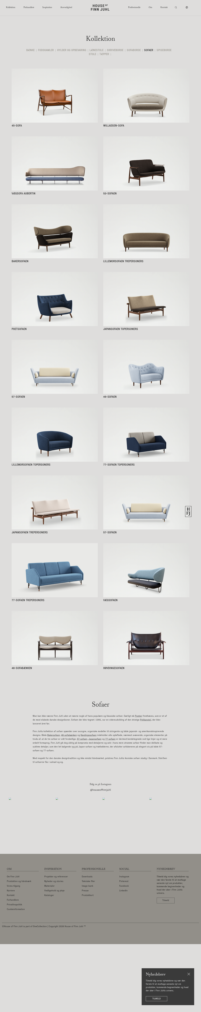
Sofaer (148, 50)
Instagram (124, 877)
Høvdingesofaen (89, 735)
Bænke (30, 50)
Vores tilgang (13, 886)
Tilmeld (156, 999)
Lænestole (97, 50)
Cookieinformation (16, 909)
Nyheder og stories (53, 881)
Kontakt (10, 895)
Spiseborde (164, 50)
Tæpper (104, 54)
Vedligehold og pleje (54, 891)
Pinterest (123, 881)
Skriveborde (115, 50)
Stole (92, 54)
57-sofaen (82, 739)
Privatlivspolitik (14, 905)
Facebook (124, 886)
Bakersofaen (53, 735)
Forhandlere (13, 900)
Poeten (138, 716)
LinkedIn (123, 891)
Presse (85, 891)
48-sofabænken (69, 735)
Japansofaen (94, 739)
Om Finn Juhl (13, 877)
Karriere (11, 891)
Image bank (87, 886)
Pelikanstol (145, 720)
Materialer (49, 886)
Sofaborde (134, 50)
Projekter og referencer (56, 877)
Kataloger (49, 895)
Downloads (87, 877)
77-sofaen (110, 739)
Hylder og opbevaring (71, 50)
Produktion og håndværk (19, 881)
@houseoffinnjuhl (100, 790)
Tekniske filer (88, 881)
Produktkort (88, 895)
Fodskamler (46, 50)
